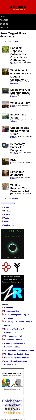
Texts (6, 218)
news (2, 16)
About (6, 207)
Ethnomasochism (11, 311)
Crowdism (8, 307)
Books (7, 214)
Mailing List (9, 225)
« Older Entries (11, 41)
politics (4, 20)
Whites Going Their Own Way (16, 358)
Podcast (7, 211)
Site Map (22, 419)
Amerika (16, 419)
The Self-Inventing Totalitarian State (19, 350)
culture (4, 28)
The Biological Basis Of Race (16, 354)
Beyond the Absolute (13, 340)
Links (6, 222)
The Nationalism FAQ (13, 336)
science (4, 24)
